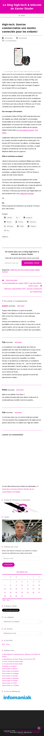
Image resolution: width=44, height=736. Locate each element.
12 (33, 585)
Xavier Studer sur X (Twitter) (10, 685)
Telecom (5, 272)
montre (26, 270)
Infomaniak (35, 732)
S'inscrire (8, 564)
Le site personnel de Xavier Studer (12, 664)
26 (33, 592)
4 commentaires (10, 41)
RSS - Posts (6, 644)
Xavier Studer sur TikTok (9, 683)
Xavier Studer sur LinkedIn (10, 676)
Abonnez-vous (31, 263)
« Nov (4, 600)
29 (10, 596)
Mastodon (22, 734)
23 (16, 592)
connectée (13, 270)
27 (39, 592)
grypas (5, 306)
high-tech (20, 270)
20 (39, 589)
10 (22, 585)
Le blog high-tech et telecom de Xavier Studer (22, 731)
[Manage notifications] (39, 728)
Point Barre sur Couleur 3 (9, 666)
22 (10, 592)
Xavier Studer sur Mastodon (10, 678)
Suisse (32, 270)
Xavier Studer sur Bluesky (10, 668)
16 (16, 589)
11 (27, 585)
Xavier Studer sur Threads (10, 680)
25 (27, 592)
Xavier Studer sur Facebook (10, 671)
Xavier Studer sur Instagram (10, 673)
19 (33, 589)
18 (27, 589)
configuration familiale (26, 193)
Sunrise (37, 270)
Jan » (8, 600)
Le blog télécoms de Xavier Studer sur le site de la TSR (18, 659)
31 (22, 596)
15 (10, 589)
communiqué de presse (26, 130)
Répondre (20, 306)
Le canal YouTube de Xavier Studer (12, 661)
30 (16, 596)
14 (5, 589)
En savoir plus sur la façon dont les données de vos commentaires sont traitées (20, 489)
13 (39, 585)
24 (22, 592)
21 (5, 592)
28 (5, 596)
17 (22, 589)
